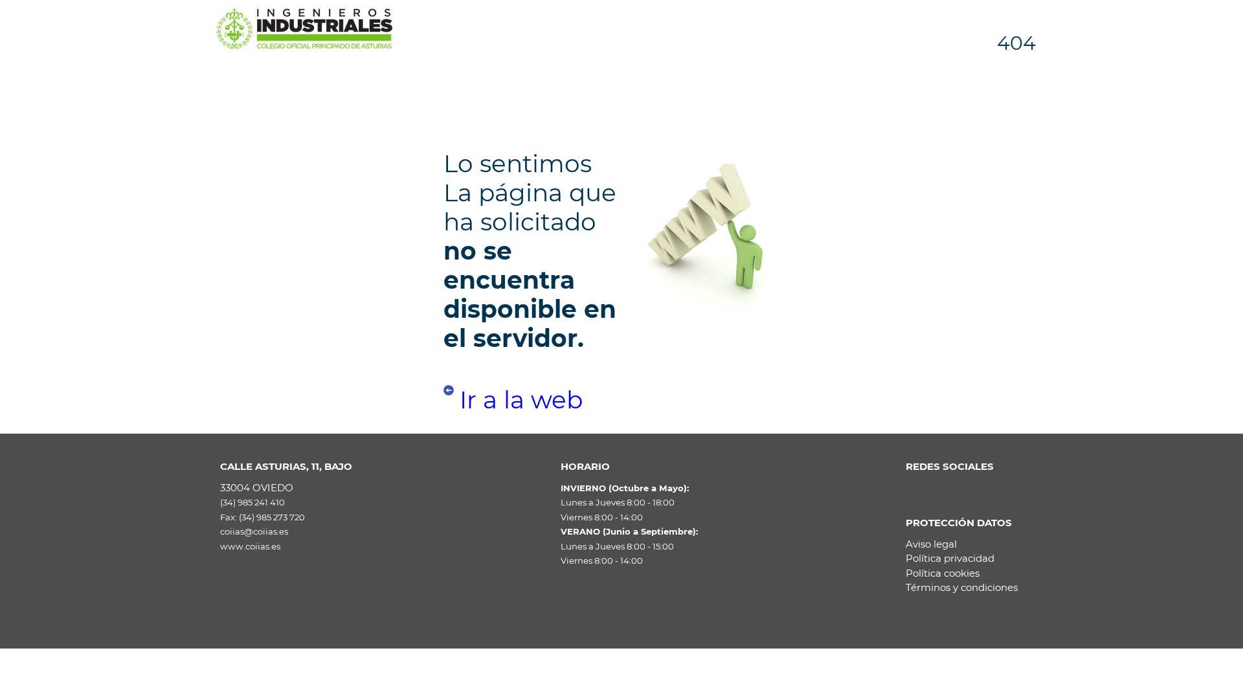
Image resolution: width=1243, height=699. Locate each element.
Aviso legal (931, 544)
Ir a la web (521, 399)
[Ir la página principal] (304, 27)
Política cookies (943, 573)
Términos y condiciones (962, 587)
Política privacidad (950, 558)
